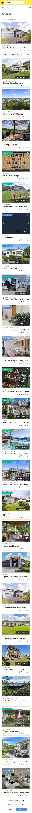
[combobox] (15, 2)
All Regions (4, 12)
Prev (4, 54)
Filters (29, 7)
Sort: (3, 19)
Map (10, 809)
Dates (2, 7)
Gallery (21, 809)
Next (27, 54)
